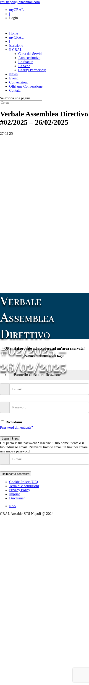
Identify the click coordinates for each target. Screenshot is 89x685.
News (13, 74)
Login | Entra (10, 438)
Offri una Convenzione (25, 86)
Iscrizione (16, 45)
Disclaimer (17, 498)
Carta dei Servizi (30, 54)
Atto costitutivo (29, 58)
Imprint (14, 494)
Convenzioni (18, 82)
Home (13, 33)
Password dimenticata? (16, 427)
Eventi (13, 78)
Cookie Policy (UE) (23, 482)
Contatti (15, 90)
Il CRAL (15, 50)
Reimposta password (15, 474)
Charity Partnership (32, 70)
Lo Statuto (25, 62)
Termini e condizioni (24, 486)
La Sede (24, 66)
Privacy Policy (19, 490)
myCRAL (16, 10)
